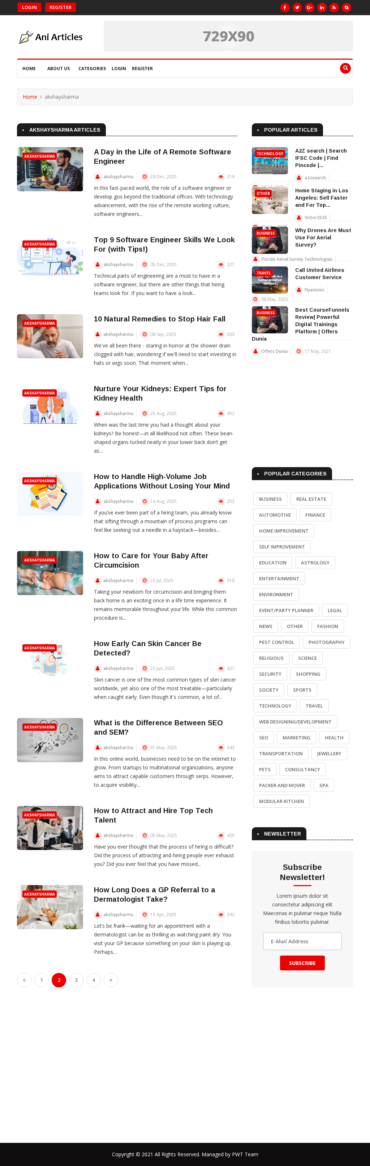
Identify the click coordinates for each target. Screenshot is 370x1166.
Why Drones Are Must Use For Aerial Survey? (323, 237)
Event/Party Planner (286, 610)
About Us (58, 68)
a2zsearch (315, 178)
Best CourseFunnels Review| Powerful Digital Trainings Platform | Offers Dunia (300, 324)
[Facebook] (285, 7)
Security (270, 674)
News (265, 626)
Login (29, 7)
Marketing (296, 737)
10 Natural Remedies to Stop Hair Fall (159, 319)
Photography (327, 642)
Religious (271, 658)
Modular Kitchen (281, 801)
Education (273, 562)
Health (334, 737)
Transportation (281, 753)
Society (269, 690)
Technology (270, 153)
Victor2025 (316, 217)
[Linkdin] (322, 7)
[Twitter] (297, 7)
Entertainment (279, 578)
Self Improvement (282, 546)
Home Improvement (284, 531)
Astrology (315, 562)
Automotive (275, 515)
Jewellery (329, 753)
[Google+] (309, 7)
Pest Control (276, 642)
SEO (263, 737)
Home (29, 68)
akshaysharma (39, 156)
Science (307, 658)
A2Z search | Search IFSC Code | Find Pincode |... (321, 158)
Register (61, 7)
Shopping (308, 674)
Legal (335, 610)
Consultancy (302, 769)
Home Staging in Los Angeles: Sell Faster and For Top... (321, 198)
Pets (265, 769)
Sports (302, 690)
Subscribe (302, 963)
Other (263, 193)
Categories (92, 68)
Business (266, 233)
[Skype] (346, 7)
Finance (315, 515)
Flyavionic (314, 290)
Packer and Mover (282, 785)
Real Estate (311, 499)
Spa (323, 785)
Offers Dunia (274, 351)
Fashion (327, 626)
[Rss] (334, 7)
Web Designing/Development (295, 721)
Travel (264, 273)
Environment (276, 594)
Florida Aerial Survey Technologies (296, 259)
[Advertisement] (302, 404)
